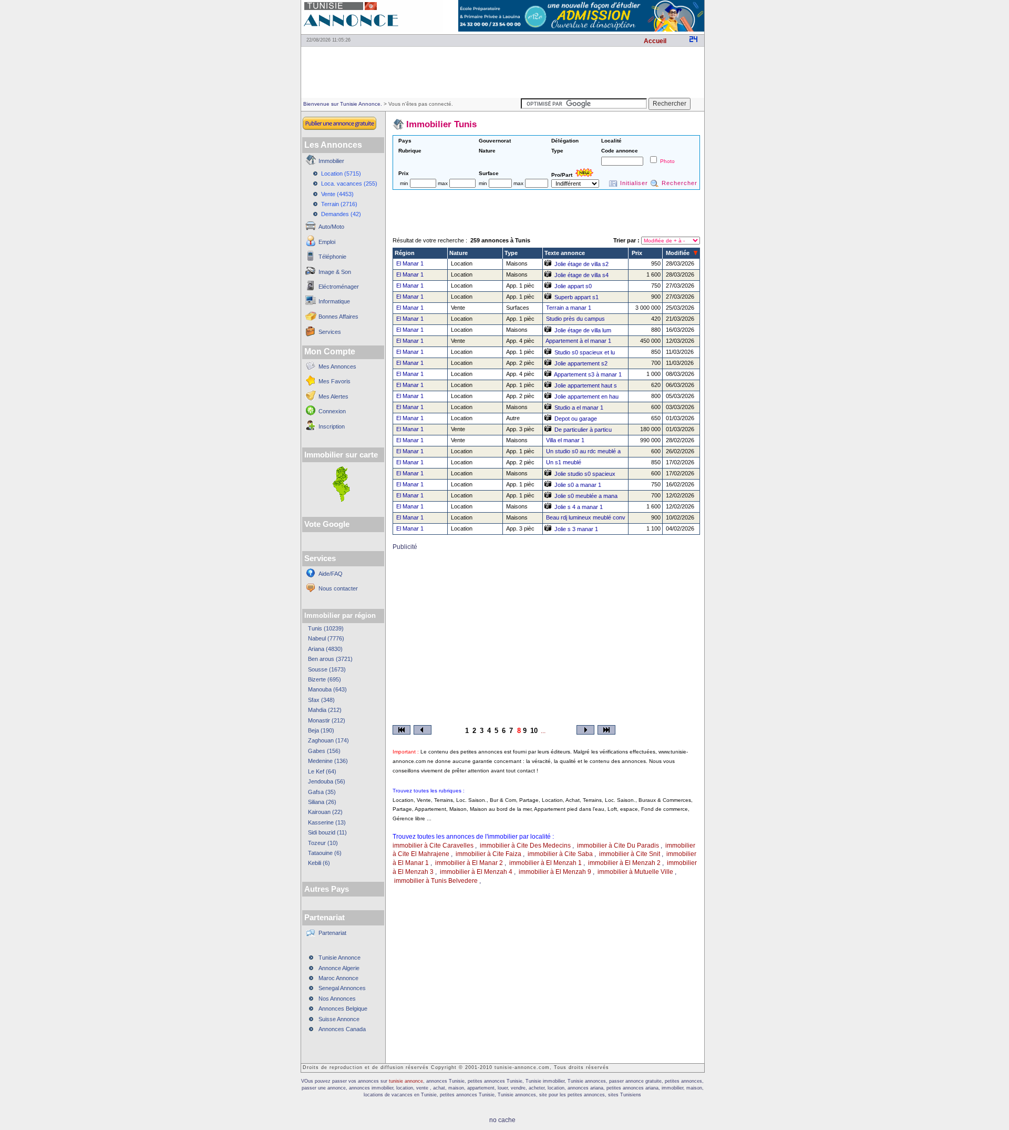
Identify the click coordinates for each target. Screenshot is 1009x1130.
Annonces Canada (342, 1029)
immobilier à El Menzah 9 (555, 872)
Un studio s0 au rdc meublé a (583, 451)
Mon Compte (329, 351)
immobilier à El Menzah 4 (476, 872)
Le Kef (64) (322, 771)
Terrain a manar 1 (568, 307)
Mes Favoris (334, 381)
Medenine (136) (328, 761)
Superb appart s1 (576, 297)
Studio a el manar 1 (578, 407)
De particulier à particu (583, 429)
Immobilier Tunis (441, 124)
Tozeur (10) (323, 843)
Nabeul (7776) (326, 638)
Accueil (655, 41)
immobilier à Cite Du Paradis (618, 845)
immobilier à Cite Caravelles (433, 845)
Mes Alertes (333, 396)
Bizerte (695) (324, 679)
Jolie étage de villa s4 (581, 275)
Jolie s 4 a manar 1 (578, 507)
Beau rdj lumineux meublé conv (585, 517)
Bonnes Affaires (338, 316)
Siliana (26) (322, 802)
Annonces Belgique (342, 1008)
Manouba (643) (327, 689)
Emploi (326, 242)
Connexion (332, 411)
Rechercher (679, 183)
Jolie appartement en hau (586, 396)
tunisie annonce (406, 1081)
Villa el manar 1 (565, 440)
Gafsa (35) (322, 792)
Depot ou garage (575, 418)
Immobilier (331, 161)
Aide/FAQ (330, 574)
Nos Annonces (337, 998)
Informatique (334, 301)
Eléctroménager (338, 286)
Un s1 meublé (563, 462)
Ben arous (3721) (330, 659)
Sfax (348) (321, 700)
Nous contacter (338, 588)
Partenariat (332, 933)
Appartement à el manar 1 (578, 341)
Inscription (331, 426)
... (543, 731)
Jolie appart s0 (573, 286)
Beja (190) (321, 730)
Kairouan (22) (325, 812)
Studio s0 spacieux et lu (584, 352)
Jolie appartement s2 (581, 363)
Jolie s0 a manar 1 (577, 485)
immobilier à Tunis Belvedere (436, 880)
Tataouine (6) (325, 853)
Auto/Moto (331, 226)
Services (329, 332)
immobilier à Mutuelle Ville (635, 872)
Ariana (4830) (325, 649)
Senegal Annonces (342, 988)
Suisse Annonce (338, 1019)
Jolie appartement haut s (585, 385)
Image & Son (334, 272)
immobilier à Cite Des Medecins (525, 845)
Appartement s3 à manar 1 (588, 374)
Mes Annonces (337, 366)
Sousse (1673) (327, 669)
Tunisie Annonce (339, 957)
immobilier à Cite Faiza (488, 854)
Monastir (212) (326, 720)
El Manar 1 (410, 263)
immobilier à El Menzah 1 (545, 863)
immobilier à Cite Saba (560, 854)
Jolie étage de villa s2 (581, 264)
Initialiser (634, 183)
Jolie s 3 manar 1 (576, 529)
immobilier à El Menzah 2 (624, 863)
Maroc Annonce (338, 978)
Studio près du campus (575, 318)
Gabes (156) (324, 751)
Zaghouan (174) (328, 740)
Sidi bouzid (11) (327, 832)
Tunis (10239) (326, 628)
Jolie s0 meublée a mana (585, 496)
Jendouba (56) (326, 781)
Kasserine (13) (327, 822)
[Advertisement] (502, 71)
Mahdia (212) (325, 710)
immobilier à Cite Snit (629, 854)
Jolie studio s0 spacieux (584, 474)
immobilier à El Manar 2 (469, 863)
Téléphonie (332, 256)
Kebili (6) (319, 863)
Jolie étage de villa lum (582, 330)
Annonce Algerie (338, 968)
